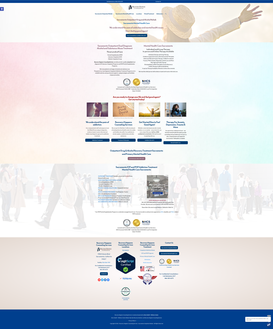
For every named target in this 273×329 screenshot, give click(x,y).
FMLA (172, 212)
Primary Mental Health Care (147, 256)
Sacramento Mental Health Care (136, 23)
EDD (162, 212)
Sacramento (125, 250)
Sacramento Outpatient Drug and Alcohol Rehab (136, 19)
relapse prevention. (115, 75)
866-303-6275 (104, 269)
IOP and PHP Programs (147, 253)
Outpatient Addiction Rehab (147, 250)
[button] (2, 9)
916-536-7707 (106, 262)
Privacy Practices (140, 320)
